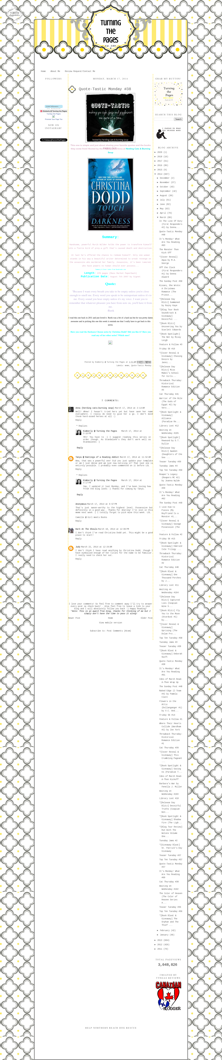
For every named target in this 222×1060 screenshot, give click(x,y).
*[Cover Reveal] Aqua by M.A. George (168, 260)
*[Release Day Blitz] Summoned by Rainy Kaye (169, 302)
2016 (160, 165)
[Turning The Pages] (53, 117)
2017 (160, 161)
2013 (160, 940)
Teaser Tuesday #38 (170, 646)
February (165, 930)
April (163, 213)
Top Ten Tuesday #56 (170, 911)
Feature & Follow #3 (170, 344)
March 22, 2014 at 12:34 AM (96, 547)
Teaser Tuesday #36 (170, 907)
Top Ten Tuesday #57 (170, 859)
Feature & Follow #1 (170, 719)
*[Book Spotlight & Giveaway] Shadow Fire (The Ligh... (170, 819)
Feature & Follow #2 (170, 534)
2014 (160, 174)
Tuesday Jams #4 (168, 466)
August (164, 195)
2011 (160, 949)
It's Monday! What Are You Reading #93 (169, 242)
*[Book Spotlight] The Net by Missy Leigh (170, 337)
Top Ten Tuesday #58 (170, 638)
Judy (78, 547)
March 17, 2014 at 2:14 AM (130, 408)
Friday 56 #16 (167, 349)
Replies (83, 426)
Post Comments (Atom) (119, 631)
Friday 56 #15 (167, 539)
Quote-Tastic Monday (141, 366)
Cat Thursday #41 (169, 394)
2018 (160, 156)
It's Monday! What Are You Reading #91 (169, 671)
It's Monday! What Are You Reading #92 (169, 495)
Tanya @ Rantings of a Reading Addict (97, 457)
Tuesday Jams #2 (168, 840)
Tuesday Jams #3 (168, 642)
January (165, 935)
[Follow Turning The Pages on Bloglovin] (54, 108)
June (163, 204)
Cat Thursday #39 (169, 748)
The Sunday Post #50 (170, 281)
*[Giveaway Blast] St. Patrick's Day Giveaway (170, 848)
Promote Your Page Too (53, 119)
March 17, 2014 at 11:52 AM (135, 457)
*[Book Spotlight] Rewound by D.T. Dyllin (169, 440)
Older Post (147, 618)
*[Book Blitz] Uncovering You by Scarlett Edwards (170, 326)
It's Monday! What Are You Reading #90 (169, 874)
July (163, 200)
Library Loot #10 (169, 798)
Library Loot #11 (169, 585)
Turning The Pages (111, 31)
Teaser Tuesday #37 (170, 855)
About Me (55, 71)
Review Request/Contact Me (80, 71)
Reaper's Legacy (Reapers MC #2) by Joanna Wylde (169, 477)
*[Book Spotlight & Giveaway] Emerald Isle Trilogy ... (170, 546)
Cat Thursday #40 (169, 567)
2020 (160, 152)
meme (127, 366)
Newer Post (74, 618)
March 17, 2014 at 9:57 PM (102, 504)
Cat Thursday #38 (169, 882)
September (166, 191)
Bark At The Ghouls (86, 529)
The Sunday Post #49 (170, 503)
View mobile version (110, 623)
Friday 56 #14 (167, 715)
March (163, 217)
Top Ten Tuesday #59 (170, 470)
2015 (160, 170)
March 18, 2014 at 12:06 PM (113, 529)
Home (43, 71)
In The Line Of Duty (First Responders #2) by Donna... (170, 224)
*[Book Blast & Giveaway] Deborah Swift (170, 653)
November (165, 182)
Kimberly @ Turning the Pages (100, 431)
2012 (160, 944)
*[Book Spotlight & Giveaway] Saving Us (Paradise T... (170, 768)
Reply (79, 420)
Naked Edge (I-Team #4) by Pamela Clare (170, 694)
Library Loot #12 (169, 426)
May (162, 208)
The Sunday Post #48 (170, 686)
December (165, 178)
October (165, 187)
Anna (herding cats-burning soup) (95, 408)
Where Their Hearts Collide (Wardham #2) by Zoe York (170, 726)
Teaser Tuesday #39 (170, 461)
